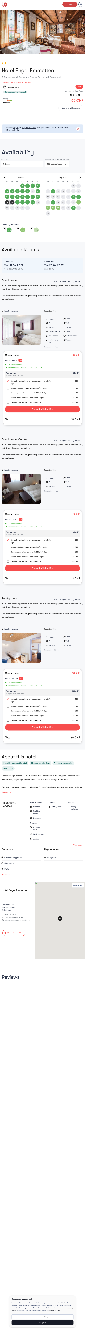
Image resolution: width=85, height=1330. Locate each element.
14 (17, 197)
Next (82, 30)
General (33, 823)
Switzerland (5, 82)
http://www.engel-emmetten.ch (18, 920)
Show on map (11, 87)
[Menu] (80, 4)
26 (58, 208)
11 (37, 191)
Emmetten (28, 82)
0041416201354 (11, 915)
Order (70, 4)
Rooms (52, 802)
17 (32, 197)
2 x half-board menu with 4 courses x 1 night (27, 402)
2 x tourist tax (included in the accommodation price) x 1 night (31, 382)
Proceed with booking (42, 409)
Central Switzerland (17, 82)
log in (15, 127)
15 (22, 197)
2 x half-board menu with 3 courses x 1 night (27, 398)
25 (53, 208)
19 (7, 202)
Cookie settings (54, 1310)
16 (27, 197)
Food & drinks (36, 802)
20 (12, 202)
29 (73, 208)
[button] (57, 164)
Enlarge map (77, 885)
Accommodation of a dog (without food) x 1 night (29, 388)
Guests (7, 164)
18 (38, 197)
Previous (3, 30)
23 (27, 202)
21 (17, 202)
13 (12, 197)
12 (7, 197)
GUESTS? (4, 159)
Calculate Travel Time (14, 932)
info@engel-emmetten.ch (15, 917)
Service (71, 802)
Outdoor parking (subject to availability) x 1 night (29, 393)
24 (33, 202)
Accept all (42, 1323)
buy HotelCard (29, 127)
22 (22, 202)
